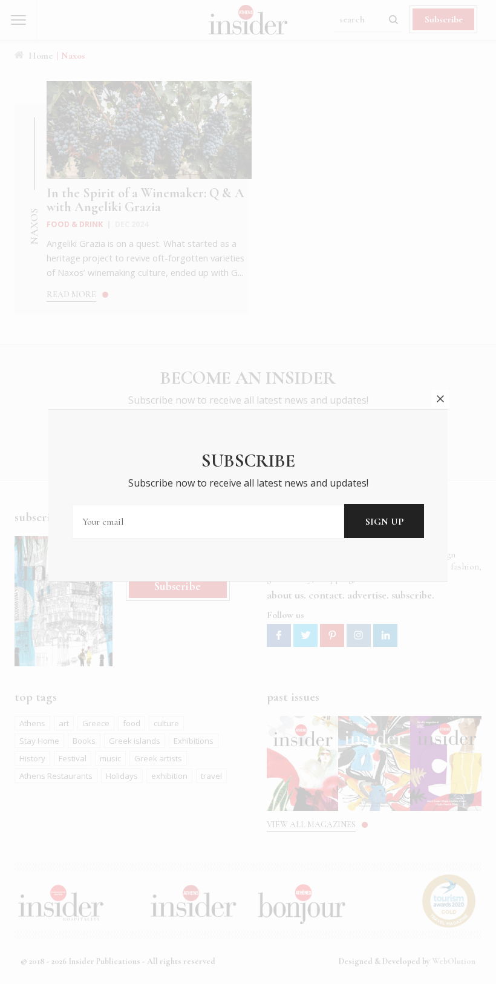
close (440, 399)
